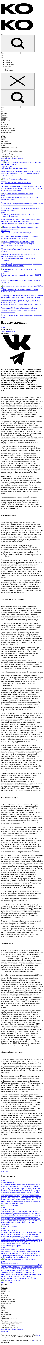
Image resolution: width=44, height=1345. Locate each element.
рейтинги (4, 124)
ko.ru (35, 1340)
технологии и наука (8, 166)
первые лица (9, 64)
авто (2, 134)
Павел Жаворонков (8, 331)
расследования (6, 143)
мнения (8, 66)
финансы (8, 62)
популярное (5, 164)
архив (3, 145)
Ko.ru (38, 1335)
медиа (3, 136)
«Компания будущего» (9, 147)
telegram (4, 158)
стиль (7, 68)
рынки (3, 119)
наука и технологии (8, 130)
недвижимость (6, 132)
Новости (13, 164)
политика (4, 141)
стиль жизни (5, 231)
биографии (9, 70)
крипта (3, 138)
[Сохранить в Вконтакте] (17, 349)
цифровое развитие (8, 128)
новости (4, 113)
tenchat (20, 158)
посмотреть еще (6, 1282)
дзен (8, 158)
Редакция (4, 160)
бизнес (7, 60)
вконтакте (14, 158)
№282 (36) (4, 1172)
